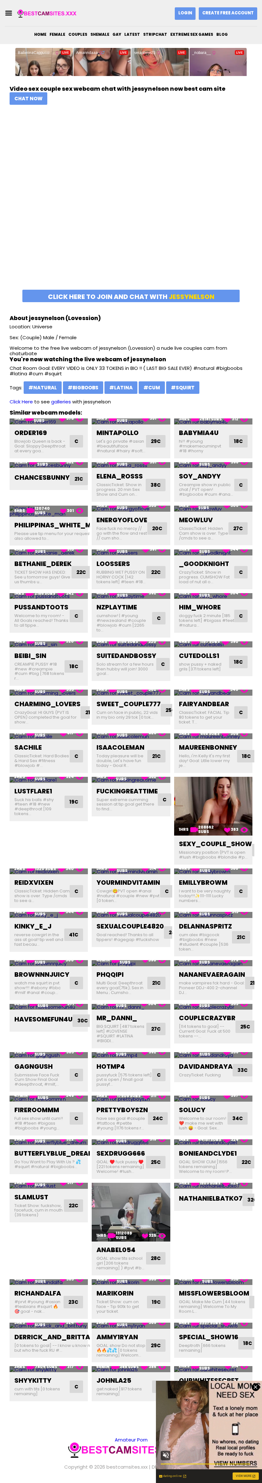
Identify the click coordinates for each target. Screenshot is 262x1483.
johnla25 (113, 1380)
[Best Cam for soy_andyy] (213, 465)
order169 (30, 432)
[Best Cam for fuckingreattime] (131, 780)
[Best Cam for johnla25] (131, 1369)
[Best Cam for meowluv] (213, 509)
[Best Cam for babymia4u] (213, 421)
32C (252, 1199)
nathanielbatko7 (211, 1198)
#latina (121, 387)
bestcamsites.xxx (127, 1467)
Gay (116, 34)
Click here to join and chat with (131, 296)
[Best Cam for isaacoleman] (131, 736)
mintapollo (117, 432)
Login (185, 13)
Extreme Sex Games (191, 34)
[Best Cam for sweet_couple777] (131, 693)
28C (156, 1258)
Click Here (21, 401)
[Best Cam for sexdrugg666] (131, 1142)
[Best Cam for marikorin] (131, 1282)
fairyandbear (204, 703)
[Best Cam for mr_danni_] (131, 1007)
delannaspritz (205, 926)
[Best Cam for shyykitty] (49, 1369)
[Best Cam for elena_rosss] (131, 465)
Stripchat (155, 34)
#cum (151, 387)
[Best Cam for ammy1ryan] (131, 1326)
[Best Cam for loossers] (131, 552)
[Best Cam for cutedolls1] (213, 644)
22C (81, 572)
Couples (77, 34)
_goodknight (204, 563)
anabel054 (115, 1249)
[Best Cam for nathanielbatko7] (213, 1186)
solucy (192, 1109)
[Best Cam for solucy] (213, 1099)
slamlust (31, 1197)
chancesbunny (42, 477)
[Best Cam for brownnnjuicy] (49, 963)
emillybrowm (203, 882)
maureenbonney (208, 747)
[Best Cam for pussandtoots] (49, 596)
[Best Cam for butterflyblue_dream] (49, 1142)
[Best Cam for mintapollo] (131, 421)
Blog (222, 34)
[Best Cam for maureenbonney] (213, 736)
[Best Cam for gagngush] (49, 1055)
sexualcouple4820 (130, 926)
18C (238, 441)
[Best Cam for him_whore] (213, 596)
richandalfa (37, 1293)
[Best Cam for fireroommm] (49, 1099)
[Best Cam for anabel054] (131, 1212)
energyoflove (121, 520)
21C (78, 479)
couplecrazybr (207, 1017)
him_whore (200, 607)
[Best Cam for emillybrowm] (213, 871)
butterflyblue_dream (54, 1153)
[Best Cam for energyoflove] (131, 509)
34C (237, 1118)
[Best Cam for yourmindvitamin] (131, 871)
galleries (61, 401)
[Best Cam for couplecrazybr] (213, 1007)
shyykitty (32, 1380)
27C (238, 528)
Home (40, 34)
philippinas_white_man (57, 525)
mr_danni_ (116, 1017)
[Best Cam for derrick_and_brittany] (49, 1326)
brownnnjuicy (41, 974)
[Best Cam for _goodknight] (213, 552)
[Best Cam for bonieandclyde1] (213, 1142)
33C (242, 1070)
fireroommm (36, 1109)
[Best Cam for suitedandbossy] (131, 644)
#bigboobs (83, 387)
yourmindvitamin (128, 882)
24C (158, 1118)
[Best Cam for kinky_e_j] (49, 915)
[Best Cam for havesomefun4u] (49, 1007)
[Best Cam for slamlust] (49, 1186)
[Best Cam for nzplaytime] (131, 596)
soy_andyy (200, 476)
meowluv (196, 520)
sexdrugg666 (120, 1153)
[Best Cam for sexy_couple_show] (213, 806)
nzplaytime (116, 607)
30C (82, 1020)
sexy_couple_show (215, 843)
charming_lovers (47, 703)
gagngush (33, 1066)
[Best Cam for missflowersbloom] (213, 1282)
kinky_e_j (32, 926)
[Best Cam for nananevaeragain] (213, 963)
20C (157, 528)
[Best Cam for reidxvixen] (49, 871)
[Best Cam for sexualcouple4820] (131, 915)
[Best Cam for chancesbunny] (49, 465)
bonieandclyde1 (208, 1153)
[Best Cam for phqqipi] (131, 963)
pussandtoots (41, 607)
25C (170, 710)
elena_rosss (119, 476)
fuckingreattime (127, 791)
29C (156, 441)
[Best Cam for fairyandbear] (213, 693)
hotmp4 (110, 1066)
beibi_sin (30, 655)
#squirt (183, 387)
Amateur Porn (131, 1439)
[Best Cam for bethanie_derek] (49, 552)
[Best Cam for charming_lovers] (49, 693)
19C (73, 802)
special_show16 (208, 1337)
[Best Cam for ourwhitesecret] (213, 1369)
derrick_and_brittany (56, 1337)
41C (73, 934)
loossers (113, 563)
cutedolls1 (199, 655)
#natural (42, 387)
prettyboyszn (122, 1109)
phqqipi (110, 974)
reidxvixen (33, 882)
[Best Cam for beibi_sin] (49, 644)
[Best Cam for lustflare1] (49, 780)
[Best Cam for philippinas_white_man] (49, 511)
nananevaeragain (212, 974)
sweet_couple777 (128, 703)
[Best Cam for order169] (49, 421)
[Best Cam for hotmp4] (131, 1055)
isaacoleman (120, 747)
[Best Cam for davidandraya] (213, 1055)
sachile (28, 747)
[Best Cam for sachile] (49, 736)
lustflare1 (33, 791)
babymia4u (199, 432)
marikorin (115, 1293)
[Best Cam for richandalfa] (49, 1282)
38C (155, 485)
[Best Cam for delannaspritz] (213, 915)
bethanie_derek (43, 563)
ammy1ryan (117, 1337)
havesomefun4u (43, 1019)
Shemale (99, 34)
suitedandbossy (126, 655)
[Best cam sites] (49, 13)
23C (73, 1302)
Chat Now (28, 98)
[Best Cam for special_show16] (213, 1326)
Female (57, 34)
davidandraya (206, 1066)
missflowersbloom (214, 1293)
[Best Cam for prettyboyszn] (131, 1099)
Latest (132, 34)
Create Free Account (228, 13)
